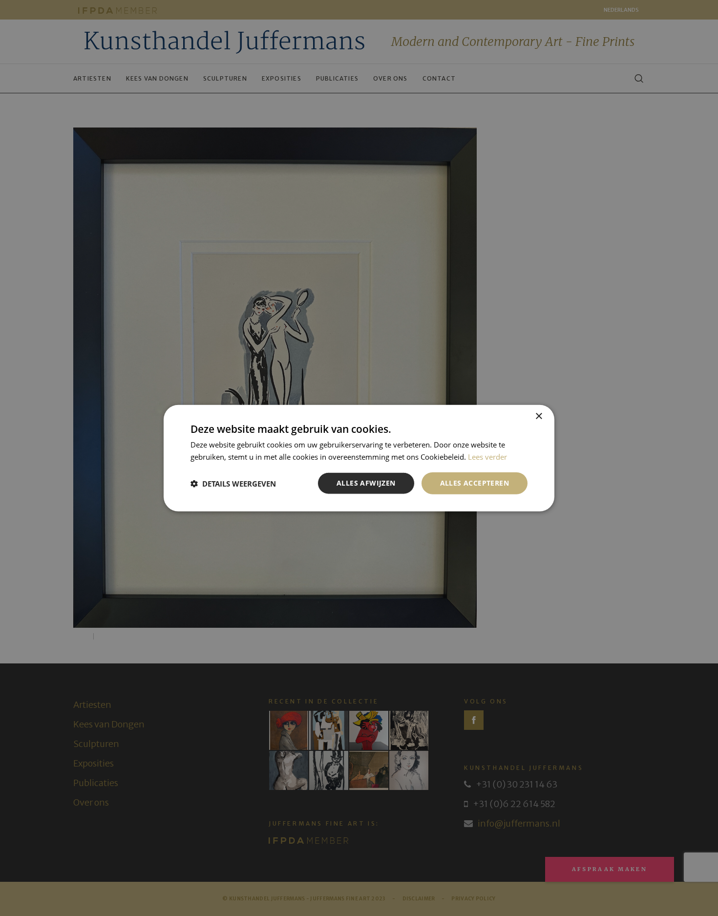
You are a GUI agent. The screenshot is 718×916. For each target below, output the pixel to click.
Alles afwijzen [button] (366, 483)
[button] (233, 483)
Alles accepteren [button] (474, 483)
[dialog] (359, 458)
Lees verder (487, 456)
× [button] (538, 416)
